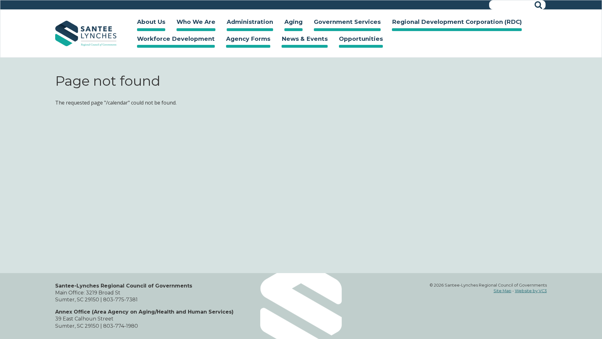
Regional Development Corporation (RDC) (457, 21)
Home (85, 33)
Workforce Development (173, 40)
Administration (247, 23)
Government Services (344, 23)
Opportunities (358, 40)
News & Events (302, 40)
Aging (291, 23)
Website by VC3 (531, 290)
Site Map (502, 290)
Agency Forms (248, 38)
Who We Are (193, 23)
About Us (148, 23)
